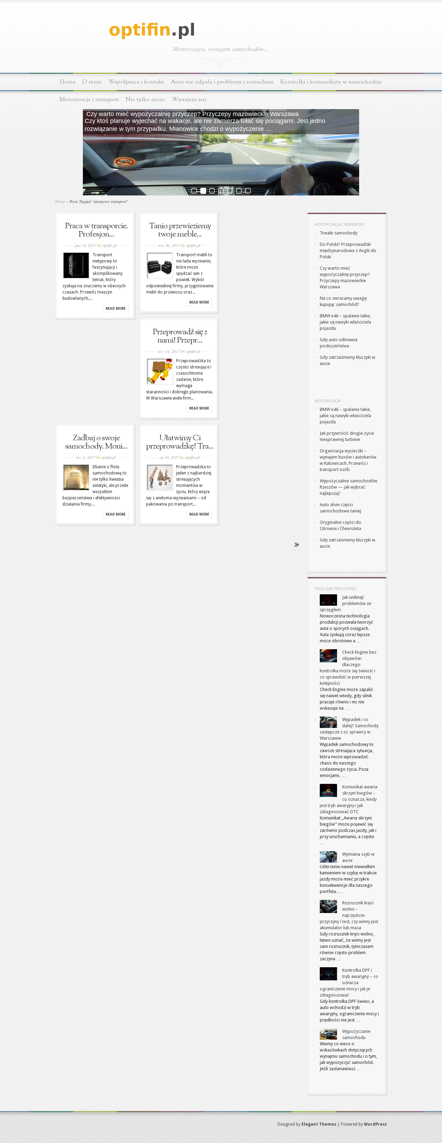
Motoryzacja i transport (89, 100)
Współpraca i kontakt (136, 82)
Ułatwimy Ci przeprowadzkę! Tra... (180, 442)
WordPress (375, 1124)
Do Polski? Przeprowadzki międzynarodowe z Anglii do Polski (348, 250)
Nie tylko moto (145, 100)
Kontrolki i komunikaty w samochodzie (331, 82)
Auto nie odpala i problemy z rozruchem (222, 82)
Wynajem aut (189, 100)
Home (68, 82)
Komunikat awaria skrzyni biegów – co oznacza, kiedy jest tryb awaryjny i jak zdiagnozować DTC (348, 799)
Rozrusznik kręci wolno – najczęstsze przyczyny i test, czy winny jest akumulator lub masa (349, 915)
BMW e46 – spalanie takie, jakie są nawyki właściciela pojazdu (345, 322)
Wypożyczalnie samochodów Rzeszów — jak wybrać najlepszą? (348, 487)
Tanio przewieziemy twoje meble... (180, 230)
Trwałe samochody (338, 233)
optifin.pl (109, 245)
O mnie (92, 82)
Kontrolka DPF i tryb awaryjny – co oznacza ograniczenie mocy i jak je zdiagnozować (349, 983)
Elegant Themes (318, 1124)
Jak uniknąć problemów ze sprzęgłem (345, 603)
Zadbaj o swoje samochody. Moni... (96, 442)
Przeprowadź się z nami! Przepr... (180, 336)
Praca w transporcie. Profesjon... (96, 230)
